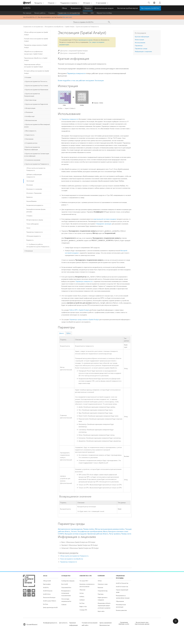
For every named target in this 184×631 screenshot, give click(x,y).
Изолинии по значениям (34, 189)
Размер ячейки (88, 529)
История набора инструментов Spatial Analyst (36, 72)
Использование (140, 42)
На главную (27, 13)
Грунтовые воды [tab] (31, 100)
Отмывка (29, 216)
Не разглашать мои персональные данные (142, 623)
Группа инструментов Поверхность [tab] (37, 164)
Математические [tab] (31, 120)
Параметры (139, 45)
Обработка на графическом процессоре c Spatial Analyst (33, 53)
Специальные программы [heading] (120, 577)
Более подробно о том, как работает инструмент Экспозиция (81, 80)
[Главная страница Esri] (27, 2)
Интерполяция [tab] (30, 108)
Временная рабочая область (97, 534)
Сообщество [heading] (65, 575)
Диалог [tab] (61, 333)
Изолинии (29, 185)
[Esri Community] (24, 594)
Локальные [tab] (29, 112)
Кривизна (29, 197)
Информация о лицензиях (143, 51)
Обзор (64, 8)
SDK (92, 13)
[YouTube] (33, 594)
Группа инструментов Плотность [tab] (36, 81)
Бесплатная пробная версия (127, 8)
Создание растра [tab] (31, 143)
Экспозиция (30, 181)
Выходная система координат (76, 534)
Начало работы (39, 13)
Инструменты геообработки (54, 26)
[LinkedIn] (33, 591)
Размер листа (126, 534)
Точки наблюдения (32, 224)
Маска (105, 531)
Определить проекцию (103, 224)
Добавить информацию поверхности (34, 176)
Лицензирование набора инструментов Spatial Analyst (33, 66)
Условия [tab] (28, 77)
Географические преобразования (90, 531)
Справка (51, 13)
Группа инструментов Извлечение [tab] (37, 89)
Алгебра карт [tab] (30, 116)
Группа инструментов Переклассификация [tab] (32, 148)
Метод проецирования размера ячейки (109, 529)
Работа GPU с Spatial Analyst (79, 310)
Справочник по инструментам (69, 13)
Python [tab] (69, 333)
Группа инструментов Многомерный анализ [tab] (37, 126)
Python (85, 13)
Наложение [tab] (29, 139)
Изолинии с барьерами (33, 193)
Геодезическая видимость (34, 205)
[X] (29, 591)
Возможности (76, 8)
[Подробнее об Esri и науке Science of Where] (29, 581)
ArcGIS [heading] (45, 575)
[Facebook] (24, 591)
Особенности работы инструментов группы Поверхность (37, 246)
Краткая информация (142, 37)
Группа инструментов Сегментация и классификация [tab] (36, 155)
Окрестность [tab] (30, 135)
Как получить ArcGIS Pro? (150, 8)
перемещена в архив (85, 40)
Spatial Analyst (69, 26)
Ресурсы (88, 8)
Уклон (28, 228)
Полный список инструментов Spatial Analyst (36, 40)
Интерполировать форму (34, 220)
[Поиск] (149, 2)
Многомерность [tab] (31, 131)
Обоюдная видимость (33, 236)
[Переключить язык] (154, 2)
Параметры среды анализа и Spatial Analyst (35, 46)
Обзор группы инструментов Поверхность (35, 169)
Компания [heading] (101, 575)
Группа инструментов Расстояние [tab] (37, 85)
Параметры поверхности (34, 232)
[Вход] (160, 2)
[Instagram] (29, 594)
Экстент (74, 531)
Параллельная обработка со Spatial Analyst (35, 59)
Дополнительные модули (104, 8)
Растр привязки (115, 534)
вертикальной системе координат (105, 219)
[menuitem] (50, 581)
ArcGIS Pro (26, 8)
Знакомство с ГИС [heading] (86, 575)
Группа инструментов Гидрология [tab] (37, 104)
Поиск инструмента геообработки (71, 559)
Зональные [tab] (29, 251)
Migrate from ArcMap (104, 13)
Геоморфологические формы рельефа (35, 211)
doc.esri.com (67, 17)
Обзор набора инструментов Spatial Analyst (36, 33)
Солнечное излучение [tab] (33, 160)
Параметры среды (141, 48)
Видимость (30, 240)
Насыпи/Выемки (31, 201)
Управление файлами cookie (124, 623)
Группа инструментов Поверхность (87, 26)
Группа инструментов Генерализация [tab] (32, 95)
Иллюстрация (139, 39)
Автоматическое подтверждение (70, 529)
